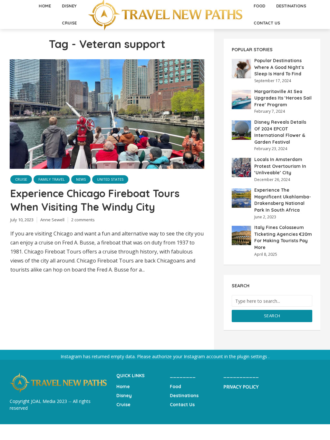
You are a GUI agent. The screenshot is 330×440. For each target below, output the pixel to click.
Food (175, 386)
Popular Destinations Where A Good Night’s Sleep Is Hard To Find (279, 67)
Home (123, 386)
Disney (124, 395)
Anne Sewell (52, 220)
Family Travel (51, 179)
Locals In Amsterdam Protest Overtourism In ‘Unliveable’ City (280, 166)
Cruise (69, 22)
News (81, 179)
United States (110, 179)
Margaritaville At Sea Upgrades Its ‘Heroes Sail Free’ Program (283, 98)
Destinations (184, 395)
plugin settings (252, 356)
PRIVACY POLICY (240, 387)
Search (272, 316)
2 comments (83, 220)
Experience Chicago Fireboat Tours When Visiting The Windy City (95, 200)
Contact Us (267, 22)
